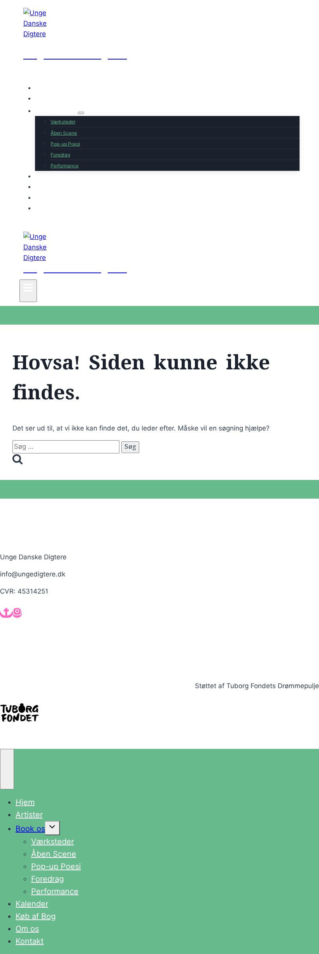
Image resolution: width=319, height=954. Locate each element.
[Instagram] (17, 613)
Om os (49, 197)
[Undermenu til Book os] (81, 113)
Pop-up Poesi (65, 144)
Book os (30, 828)
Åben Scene (64, 133)
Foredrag (60, 155)
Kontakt (51, 208)
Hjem (47, 87)
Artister (51, 98)
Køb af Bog (56, 186)
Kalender (53, 176)
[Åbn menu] (28, 290)
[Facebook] (6, 613)
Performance (65, 166)
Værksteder (63, 122)
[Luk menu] (7, 769)
